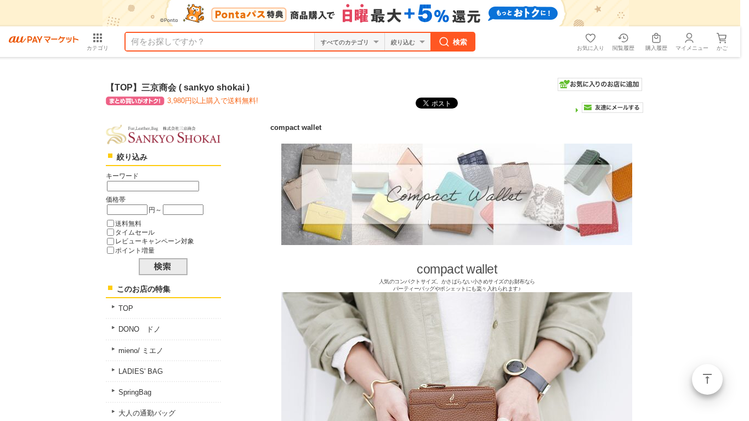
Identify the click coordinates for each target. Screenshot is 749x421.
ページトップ (707, 379)
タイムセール (135, 232)
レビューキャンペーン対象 (154, 240)
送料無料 (128, 223)
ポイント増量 (135, 250)
